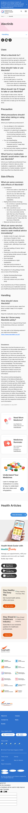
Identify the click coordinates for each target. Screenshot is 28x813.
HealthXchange (9, 734)
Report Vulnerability (6, 764)
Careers (17, 716)
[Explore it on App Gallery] (9, 576)
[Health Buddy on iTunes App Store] (9, 566)
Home (2, 16)
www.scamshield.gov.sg (7, 7)
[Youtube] (7, 744)
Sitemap (16, 756)
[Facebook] (2, 744)
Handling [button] (5, 34)
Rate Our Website (18, 760)
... (6, 16)
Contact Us (4, 720)
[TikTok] (20, 744)
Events (3, 724)
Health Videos (21, 734)
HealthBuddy (17, 427)
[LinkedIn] (15, 744)
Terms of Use (4, 756)
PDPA (2, 760)
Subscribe (8, 635)
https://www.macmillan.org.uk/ (10, 334)
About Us (4, 716)
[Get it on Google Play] (9, 571)
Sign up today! (9, 606)
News (16, 720)
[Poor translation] (5, 791)
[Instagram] (11, 744)
